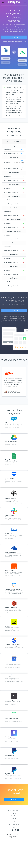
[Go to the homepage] (14, 2)
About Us (14, 816)
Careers (14, 818)
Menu (3, 2)
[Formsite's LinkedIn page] (15, 830)
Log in (24, 2)
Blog (14, 821)
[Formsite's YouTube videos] (18, 830)
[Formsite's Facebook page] (12, 830)
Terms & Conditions (14, 810)
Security (13, 813)
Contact (14, 827)
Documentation (14, 824)
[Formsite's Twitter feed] (9, 830)
